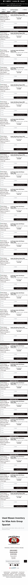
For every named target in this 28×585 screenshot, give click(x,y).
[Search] (25, 561)
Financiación (13, 552)
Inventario (13, 554)
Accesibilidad (14, 572)
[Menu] (25, 3)
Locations (14, 1)
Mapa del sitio (13, 573)
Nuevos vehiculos (13, 556)
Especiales (13, 558)
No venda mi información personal (13, 574)
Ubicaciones (13, 550)
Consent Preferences (20, 574)
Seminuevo (13, 557)
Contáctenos (7, 572)
